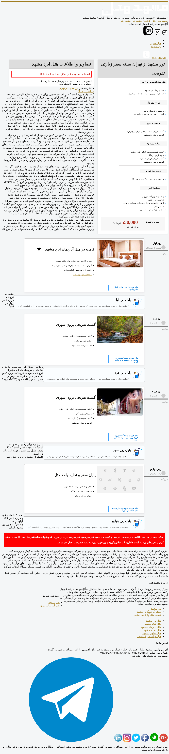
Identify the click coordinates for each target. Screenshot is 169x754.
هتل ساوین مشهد (151, 633)
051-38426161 (160, 58)
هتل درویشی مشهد (150, 627)
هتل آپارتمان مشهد (146, 20)
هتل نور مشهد (153, 620)
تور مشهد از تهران (68, 88)
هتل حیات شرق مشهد (149, 636)
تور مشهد (130, 20)
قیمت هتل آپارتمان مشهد (147, 615)
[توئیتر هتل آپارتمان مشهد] (135, 740)
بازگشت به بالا (86, 91)
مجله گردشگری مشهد (149, 611)
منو (122, 20)
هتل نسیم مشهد (152, 630)
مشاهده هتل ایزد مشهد (82, 275)
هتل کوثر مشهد (153, 623)
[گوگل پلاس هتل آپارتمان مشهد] (163, 740)
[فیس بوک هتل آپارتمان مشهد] (144, 740)
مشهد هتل (162, 20)
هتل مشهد (54, 602)
